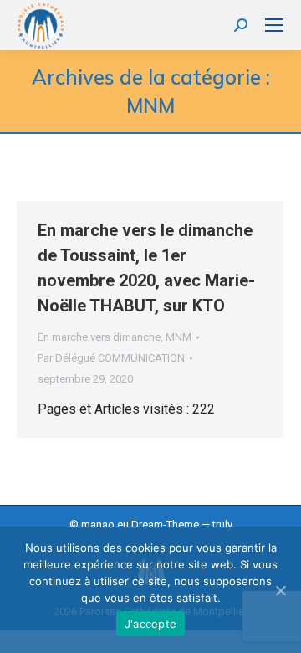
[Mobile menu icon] (274, 25)
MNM (178, 337)
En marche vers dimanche (99, 337)
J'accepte (150, 623)
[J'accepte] (280, 590)
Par (111, 358)
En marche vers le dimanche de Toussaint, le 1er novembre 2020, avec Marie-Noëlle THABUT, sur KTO (146, 268)
